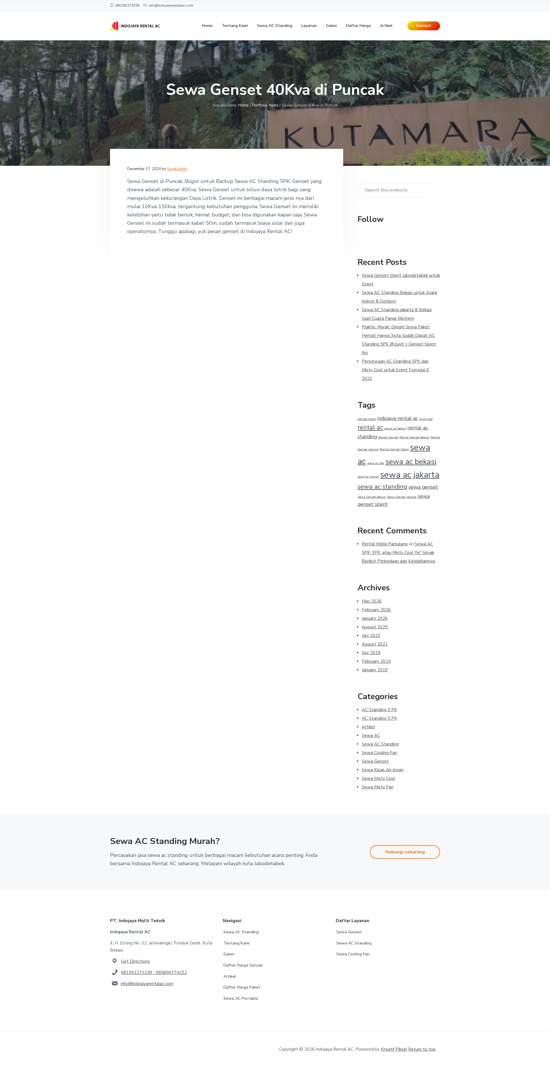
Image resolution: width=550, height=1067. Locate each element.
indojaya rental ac (398, 418)
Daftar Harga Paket (241, 987)
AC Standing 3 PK (379, 710)
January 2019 (375, 670)
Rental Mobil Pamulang (385, 544)
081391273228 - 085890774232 (154, 972)
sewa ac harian (368, 476)
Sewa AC (371, 735)
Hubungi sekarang (405, 852)
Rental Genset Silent (394, 449)
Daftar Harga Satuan (243, 965)
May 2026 (372, 601)
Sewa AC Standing (380, 744)
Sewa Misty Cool (378, 778)
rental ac (370, 427)
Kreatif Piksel (394, 1049)
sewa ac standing (382, 486)
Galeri (228, 954)
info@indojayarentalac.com (147, 984)
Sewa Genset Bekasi (372, 497)
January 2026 (375, 618)
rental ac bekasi (395, 428)
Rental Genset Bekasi (414, 437)
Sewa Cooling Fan (379, 753)
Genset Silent (367, 419)
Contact (423, 25)
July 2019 (371, 653)
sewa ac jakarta (409, 474)
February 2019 (376, 661)
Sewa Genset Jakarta (402, 497)
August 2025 (375, 627)
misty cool (426, 419)
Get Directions (135, 961)
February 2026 (376, 610)
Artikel (368, 727)
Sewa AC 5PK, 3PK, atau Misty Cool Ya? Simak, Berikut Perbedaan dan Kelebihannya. (398, 552)
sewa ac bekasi (410, 461)
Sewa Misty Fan (377, 787)
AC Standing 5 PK (379, 718)
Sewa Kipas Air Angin (383, 770)
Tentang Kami (236, 943)
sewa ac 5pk (375, 463)
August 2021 (375, 644)
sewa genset (423, 487)
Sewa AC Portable (240, 998)
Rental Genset (388, 437)
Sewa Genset (375, 761)
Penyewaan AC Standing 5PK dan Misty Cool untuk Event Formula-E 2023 (395, 369)
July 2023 (371, 635)
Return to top (422, 1049)
